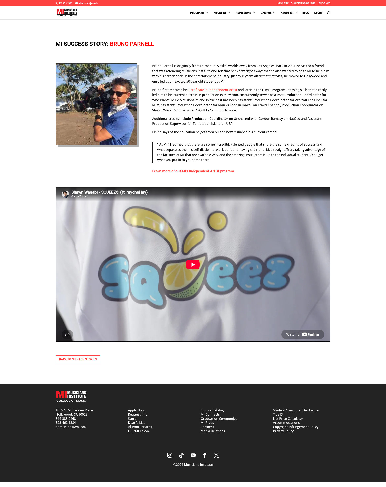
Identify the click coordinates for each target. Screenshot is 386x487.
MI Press (207, 422)
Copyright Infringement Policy (295, 427)
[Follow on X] (216, 455)
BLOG (305, 13)
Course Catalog (212, 410)
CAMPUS (266, 13)
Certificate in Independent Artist (212, 90)
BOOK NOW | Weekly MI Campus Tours (296, 3)
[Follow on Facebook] (205, 455)
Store (132, 418)
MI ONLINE (220, 13)
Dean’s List (136, 422)
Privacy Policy (283, 431)
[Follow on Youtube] (193, 455)
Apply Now (136, 410)
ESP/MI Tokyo (138, 431)
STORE (318, 13)
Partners (207, 427)
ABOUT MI (287, 13)
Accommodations (286, 422)
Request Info (138, 414)
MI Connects (210, 414)
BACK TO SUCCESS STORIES (78, 359)
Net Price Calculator (288, 418)
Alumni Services (140, 427)
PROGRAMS (197, 13)
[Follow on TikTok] (181, 455)
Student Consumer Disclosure (296, 410)
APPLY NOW (324, 3)
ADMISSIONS (243, 13)
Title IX (278, 414)
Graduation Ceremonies (219, 418)
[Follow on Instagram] (170, 455)
